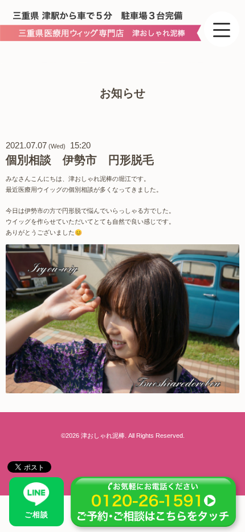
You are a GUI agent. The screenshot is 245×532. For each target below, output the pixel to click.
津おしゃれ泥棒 (103, 435)
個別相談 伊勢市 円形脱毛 (80, 160)
